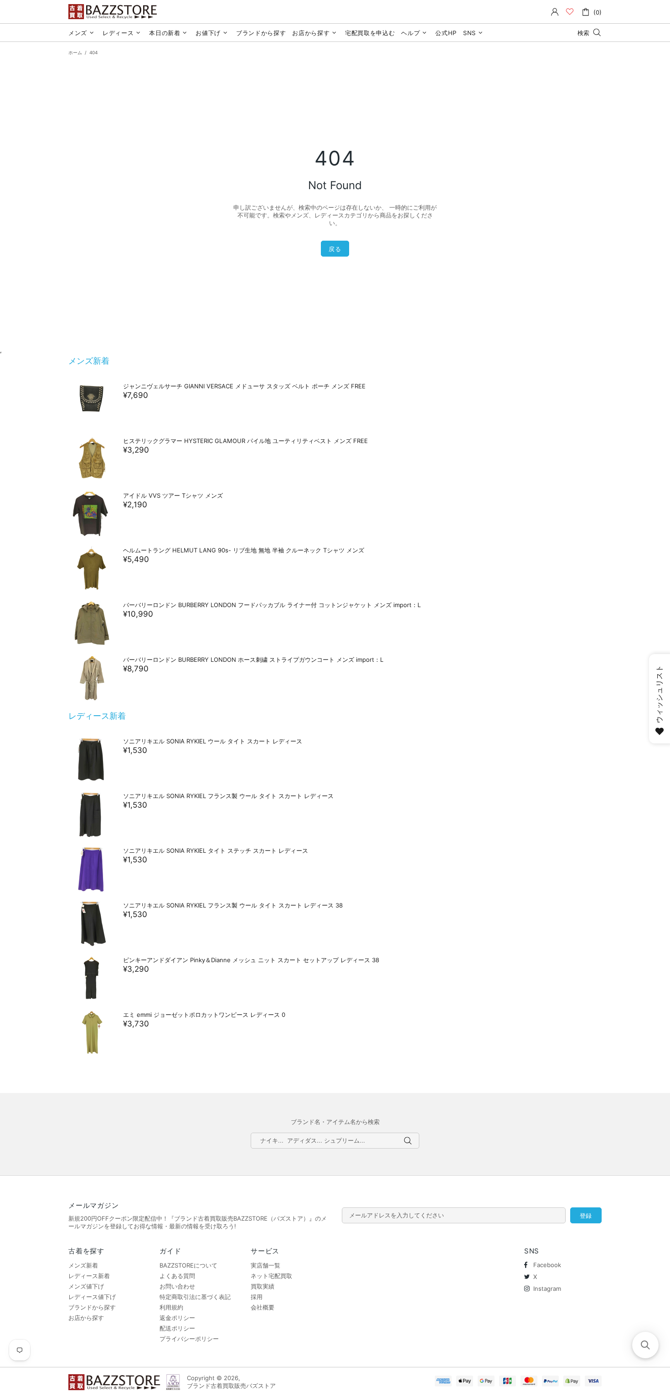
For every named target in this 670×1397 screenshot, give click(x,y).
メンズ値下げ (86, 1286)
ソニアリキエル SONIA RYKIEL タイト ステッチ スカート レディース (215, 850)
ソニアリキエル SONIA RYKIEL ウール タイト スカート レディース (212, 741)
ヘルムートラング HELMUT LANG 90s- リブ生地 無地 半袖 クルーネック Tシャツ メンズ (243, 550)
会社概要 (262, 1307)
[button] (645, 1345)
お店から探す (86, 1317)
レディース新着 (97, 716)
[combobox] (335, 1141)
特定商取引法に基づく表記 (195, 1296)
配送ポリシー (177, 1328)
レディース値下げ (92, 1296)
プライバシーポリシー (189, 1338)
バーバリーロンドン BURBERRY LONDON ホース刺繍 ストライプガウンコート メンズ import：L (253, 659)
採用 (257, 1296)
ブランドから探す (92, 1307)
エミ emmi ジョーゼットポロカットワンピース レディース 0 (204, 1014)
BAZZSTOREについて (188, 1265)
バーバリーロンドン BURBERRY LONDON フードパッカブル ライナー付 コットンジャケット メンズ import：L (272, 604)
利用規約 (171, 1307)
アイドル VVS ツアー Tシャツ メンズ (173, 495)
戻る (335, 249)
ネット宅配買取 (271, 1275)
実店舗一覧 (265, 1265)
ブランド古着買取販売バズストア (114, 11)
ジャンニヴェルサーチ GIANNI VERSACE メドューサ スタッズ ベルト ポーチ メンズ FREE (244, 386)
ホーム (75, 52)
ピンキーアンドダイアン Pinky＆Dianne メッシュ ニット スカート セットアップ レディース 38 (251, 960)
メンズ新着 (88, 361)
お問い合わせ (177, 1286)
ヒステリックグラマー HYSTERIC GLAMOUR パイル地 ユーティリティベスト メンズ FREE (245, 440)
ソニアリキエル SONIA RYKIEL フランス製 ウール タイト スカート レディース (228, 795)
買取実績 (262, 1286)
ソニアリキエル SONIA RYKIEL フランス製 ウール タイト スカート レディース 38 (233, 905)
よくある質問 (177, 1275)
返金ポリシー (177, 1317)
